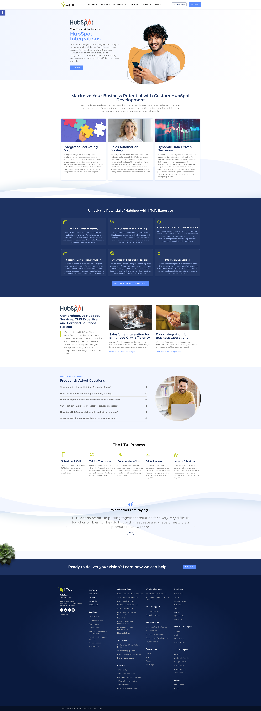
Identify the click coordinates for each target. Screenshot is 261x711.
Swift (176, 635)
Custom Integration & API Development (127, 613)
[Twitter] (65, 610)
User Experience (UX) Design (129, 654)
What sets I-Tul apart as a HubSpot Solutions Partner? (88, 418)
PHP (147, 657)
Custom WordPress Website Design (128, 646)
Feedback (64, 615)
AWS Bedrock (180, 673)
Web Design (122, 640)
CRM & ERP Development (127, 597)
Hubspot (178, 612)
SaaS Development (125, 608)
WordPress (178, 594)
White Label (94, 647)
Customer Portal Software (127, 605)
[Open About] (150, 4)
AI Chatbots (122, 670)
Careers (92, 597)
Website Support (153, 607)
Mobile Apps (94, 628)
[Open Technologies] (126, 4)
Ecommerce (94, 624)
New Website (94, 617)
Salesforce (178, 605)
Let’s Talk (93, 601)
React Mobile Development (157, 638)
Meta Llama (179, 665)
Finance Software (124, 633)
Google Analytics (152, 611)
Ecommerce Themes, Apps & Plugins (157, 599)
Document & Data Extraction (129, 677)
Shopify (177, 597)
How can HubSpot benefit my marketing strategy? (86, 393)
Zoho (176, 608)
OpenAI (177, 654)
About (177, 680)
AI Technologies (181, 650)
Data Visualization (153, 615)
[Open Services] (109, 4)
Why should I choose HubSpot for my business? (85, 387)
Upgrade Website (96, 620)
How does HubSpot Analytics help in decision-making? (89, 412)
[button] (103, 387)
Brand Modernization (125, 658)
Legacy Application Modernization (125, 623)
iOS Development (153, 631)
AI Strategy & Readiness (127, 688)
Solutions (93, 612)
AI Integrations (123, 685)
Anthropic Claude (181, 658)
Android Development (155, 634)
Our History (179, 685)
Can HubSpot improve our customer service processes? (89, 406)
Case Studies (94, 594)
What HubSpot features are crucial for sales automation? (90, 399)
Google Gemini (180, 662)
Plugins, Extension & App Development (99, 632)
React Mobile (179, 642)
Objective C (179, 639)
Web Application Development (130, 594)
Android (177, 631)
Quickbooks (179, 616)
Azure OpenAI (180, 669)
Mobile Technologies (183, 627)
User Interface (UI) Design (156, 627)
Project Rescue (95, 643)
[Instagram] (69, 610)
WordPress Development (156, 594)
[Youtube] (73, 610)
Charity (177, 688)
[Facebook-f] (61, 610)
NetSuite (178, 620)
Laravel (148, 654)
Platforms (178, 589)
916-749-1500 (65, 598)
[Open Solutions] (96, 4)
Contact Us (93, 605)
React (148, 661)
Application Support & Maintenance (126, 628)
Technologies (151, 649)
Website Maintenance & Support (98, 638)
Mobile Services (152, 622)
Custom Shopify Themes (127, 651)
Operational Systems (125, 601)
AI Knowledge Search (126, 674)
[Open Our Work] (139, 4)
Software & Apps (124, 589)
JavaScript (150, 665)
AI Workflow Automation (127, 681)
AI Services (121, 665)
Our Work (93, 590)
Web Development (154, 589)
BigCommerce (180, 601)
